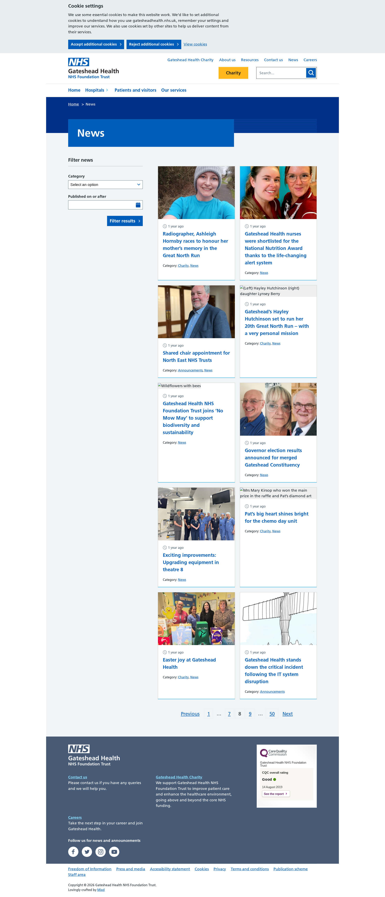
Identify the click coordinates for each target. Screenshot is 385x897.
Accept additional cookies (94, 44)
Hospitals (94, 90)
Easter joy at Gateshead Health (189, 663)
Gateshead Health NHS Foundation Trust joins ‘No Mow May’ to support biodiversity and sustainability (193, 418)
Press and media (130, 869)
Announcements (190, 370)
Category (76, 176)
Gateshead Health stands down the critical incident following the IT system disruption (274, 670)
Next (288, 714)
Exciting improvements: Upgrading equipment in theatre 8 (191, 562)
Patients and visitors (135, 90)
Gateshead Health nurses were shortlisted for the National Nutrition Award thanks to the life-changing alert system (276, 248)
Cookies (202, 869)
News (293, 60)
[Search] (311, 73)
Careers (310, 60)
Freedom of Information (89, 869)
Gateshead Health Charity (190, 60)
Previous (190, 714)
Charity (233, 73)
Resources (249, 60)
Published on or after (87, 196)
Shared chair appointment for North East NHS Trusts (196, 356)
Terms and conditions (250, 869)
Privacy (220, 869)
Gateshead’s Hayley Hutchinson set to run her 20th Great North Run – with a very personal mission (277, 322)
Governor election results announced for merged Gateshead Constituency (273, 457)
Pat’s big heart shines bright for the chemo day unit (276, 517)
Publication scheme (291, 869)
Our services (173, 90)
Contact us (273, 60)
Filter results (122, 221)
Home (74, 90)
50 (272, 714)
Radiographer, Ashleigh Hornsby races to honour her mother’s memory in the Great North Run (195, 244)
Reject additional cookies (151, 44)
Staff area (77, 874)
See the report (274, 794)
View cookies (195, 44)
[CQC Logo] (273, 756)
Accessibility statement (170, 869)
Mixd (101, 890)
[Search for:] (280, 73)
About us (227, 60)
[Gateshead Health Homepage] (96, 68)
